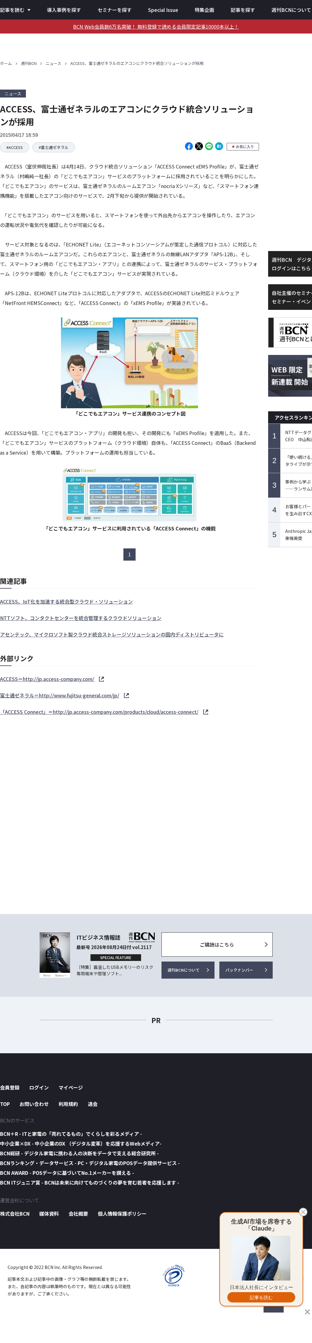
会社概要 (78, 1213)
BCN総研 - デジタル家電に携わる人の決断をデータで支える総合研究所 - (79, 1153)
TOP (5, 1103)
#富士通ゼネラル (54, 147)
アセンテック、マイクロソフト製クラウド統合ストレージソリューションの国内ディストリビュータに (112, 634)
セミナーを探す (115, 9)
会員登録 (10, 1087)
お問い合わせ (34, 1103)
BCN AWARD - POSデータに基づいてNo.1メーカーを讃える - (67, 1172)
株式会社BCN (15, 1213)
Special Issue (163, 9)
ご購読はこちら (217, 944)
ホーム (6, 63)
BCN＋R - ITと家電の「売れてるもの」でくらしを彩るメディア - (71, 1133)
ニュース (53, 63)
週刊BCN (29, 63)
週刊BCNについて (291, 9)
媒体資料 (49, 1213)
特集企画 (204, 9)
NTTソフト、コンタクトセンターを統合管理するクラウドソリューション (80, 618)
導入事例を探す (64, 9)
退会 (93, 1103)
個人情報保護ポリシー (122, 1213)
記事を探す (243, 9)
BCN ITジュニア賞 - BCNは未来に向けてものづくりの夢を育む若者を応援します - (89, 1182)
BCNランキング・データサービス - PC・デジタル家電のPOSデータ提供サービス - (90, 1163)
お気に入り (245, 146)
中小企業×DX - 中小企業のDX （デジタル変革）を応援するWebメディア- (80, 1143)
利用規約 (68, 1103)
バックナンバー (239, 970)
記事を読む (12, 9)
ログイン (39, 1087)
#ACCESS (14, 147)
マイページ (70, 1087)
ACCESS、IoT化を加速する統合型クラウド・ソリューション (66, 601)
